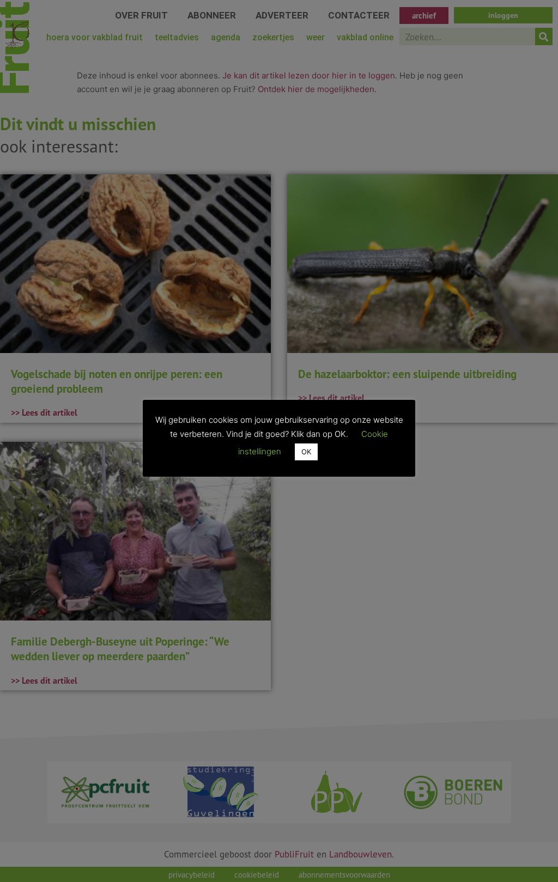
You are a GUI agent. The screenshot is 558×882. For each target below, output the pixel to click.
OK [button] (306, 451)
